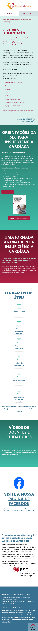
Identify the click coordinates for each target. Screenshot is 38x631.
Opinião (27, 594)
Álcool (7, 92)
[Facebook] (19, 484)
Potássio (8, 96)
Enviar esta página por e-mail (12, 44)
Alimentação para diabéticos (14, 102)
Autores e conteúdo (8, 603)
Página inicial (7, 19)
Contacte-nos (6, 594)
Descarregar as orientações (19, 218)
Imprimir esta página (10, 42)
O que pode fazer (18, 19)
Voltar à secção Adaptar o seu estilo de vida (18, 111)
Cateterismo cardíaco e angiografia (24, 119)
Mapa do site (18, 594)
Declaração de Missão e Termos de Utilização (16, 598)
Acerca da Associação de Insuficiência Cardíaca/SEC (18, 601)
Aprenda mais (8, 192)
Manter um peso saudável (14, 82)
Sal (6, 86)
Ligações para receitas (13, 106)
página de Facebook (19, 501)
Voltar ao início (33, 629)
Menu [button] (9, 13)
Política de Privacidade (9, 599)
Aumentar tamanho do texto (12, 38)
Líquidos (8, 89)
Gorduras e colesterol (12, 99)
